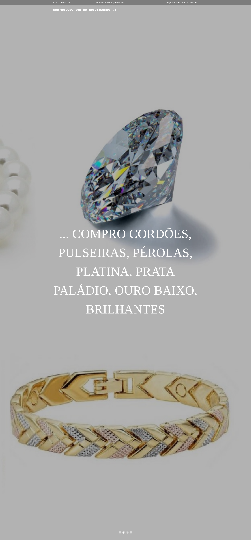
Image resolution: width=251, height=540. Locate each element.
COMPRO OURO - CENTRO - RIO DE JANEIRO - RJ (84, 10)
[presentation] (0, 268)
